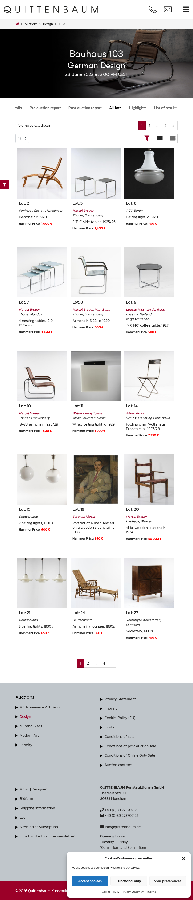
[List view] (173, 138)
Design (25, 716)
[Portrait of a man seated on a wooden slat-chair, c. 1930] (96, 479)
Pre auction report (45, 107)
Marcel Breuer (82, 210)
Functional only (129, 881)
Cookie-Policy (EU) (120, 717)
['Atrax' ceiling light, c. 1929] (96, 376)
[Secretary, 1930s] (149, 583)
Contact (111, 727)
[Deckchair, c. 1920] (42, 173)
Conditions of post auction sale (130, 746)
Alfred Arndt (135, 413)
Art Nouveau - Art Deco (40, 707)
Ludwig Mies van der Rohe (145, 309)
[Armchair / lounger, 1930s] (96, 583)
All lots (115, 107)
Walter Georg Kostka (87, 413)
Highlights (138, 107)
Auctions (31, 24)
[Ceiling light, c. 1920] (149, 173)
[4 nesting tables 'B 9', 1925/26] (42, 272)
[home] (17, 24)
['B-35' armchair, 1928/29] (42, 376)
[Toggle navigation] (186, 9)
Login (24, 817)
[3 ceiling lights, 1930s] (42, 583)
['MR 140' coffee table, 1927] (149, 272)
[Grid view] (160, 138)
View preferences (167, 881)
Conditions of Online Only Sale (130, 755)
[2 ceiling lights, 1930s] (42, 479)
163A (62, 24)
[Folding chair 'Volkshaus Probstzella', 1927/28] (149, 376)
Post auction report (85, 107)
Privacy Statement (133, 892)
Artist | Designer (33, 789)
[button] (183, 858)
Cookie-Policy (110, 892)
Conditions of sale (120, 736)
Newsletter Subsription (39, 827)
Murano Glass (31, 726)
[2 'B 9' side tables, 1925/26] (96, 173)
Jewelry (26, 744)
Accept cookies (90, 881)
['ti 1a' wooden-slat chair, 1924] (149, 479)
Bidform (26, 798)
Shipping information (37, 808)
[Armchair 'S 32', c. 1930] (96, 272)
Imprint (151, 892)
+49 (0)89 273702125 (121, 810)
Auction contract (118, 764)
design (48, 24)
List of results (166, 107)
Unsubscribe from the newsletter (47, 836)
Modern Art (29, 735)
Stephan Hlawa (83, 516)
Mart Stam (102, 309)
